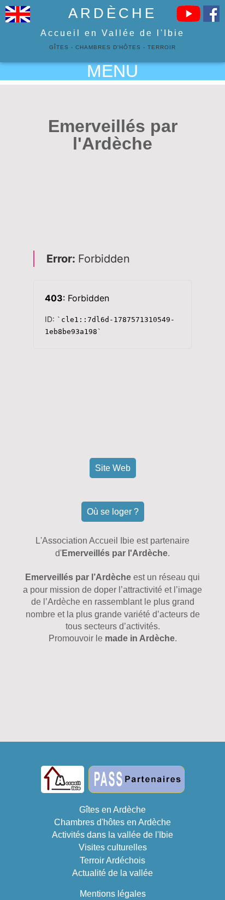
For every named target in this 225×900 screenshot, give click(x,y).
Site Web (113, 468)
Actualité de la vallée (112, 873)
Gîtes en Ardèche (112, 809)
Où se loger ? (113, 511)
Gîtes (59, 47)
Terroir (161, 47)
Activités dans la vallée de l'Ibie (112, 834)
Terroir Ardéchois (112, 860)
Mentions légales (113, 893)
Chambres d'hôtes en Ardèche (112, 822)
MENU (112, 71)
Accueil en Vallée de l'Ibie (112, 33)
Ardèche (112, 13)
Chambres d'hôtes (108, 47)
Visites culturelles (113, 847)
